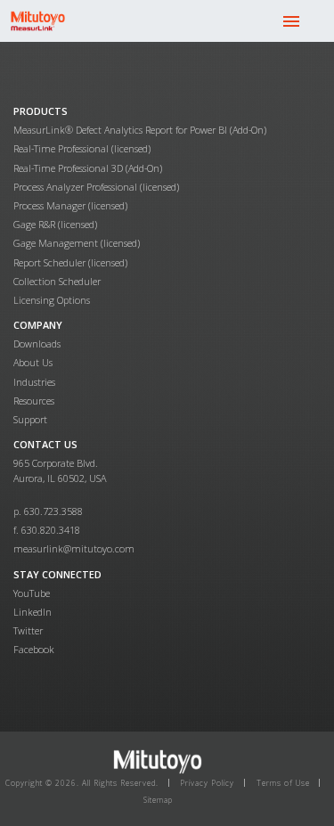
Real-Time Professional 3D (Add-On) (87, 168)
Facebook (33, 649)
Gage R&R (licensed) (55, 224)
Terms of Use (283, 783)
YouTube (31, 593)
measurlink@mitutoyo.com (73, 548)
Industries (34, 381)
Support (30, 419)
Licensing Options (51, 300)
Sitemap (158, 800)
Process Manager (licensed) (70, 205)
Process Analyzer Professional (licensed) (96, 186)
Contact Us (45, 444)
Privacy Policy (207, 783)
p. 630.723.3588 (48, 511)
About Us (33, 362)
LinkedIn (32, 611)
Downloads (37, 343)
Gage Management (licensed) (76, 242)
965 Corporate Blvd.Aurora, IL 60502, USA (59, 470)
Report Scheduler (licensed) (70, 262)
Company (37, 324)
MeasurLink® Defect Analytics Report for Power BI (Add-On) (139, 129)
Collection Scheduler (57, 281)
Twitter (28, 630)
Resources (33, 400)
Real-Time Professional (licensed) (82, 148)
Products (40, 111)
